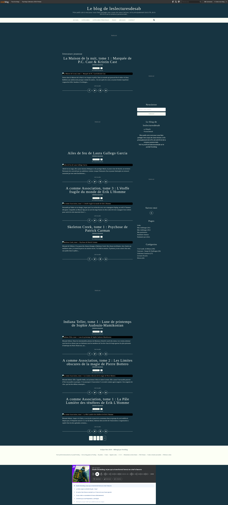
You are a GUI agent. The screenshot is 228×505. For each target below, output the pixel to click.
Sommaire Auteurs (143, 234)
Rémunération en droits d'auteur (130, 454)
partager (108, 479)
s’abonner (98, 479)
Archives (122, 20)
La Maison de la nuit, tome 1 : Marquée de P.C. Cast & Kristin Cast (97, 60)
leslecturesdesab (154, 144)
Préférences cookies (167, 454)
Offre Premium (142, 454)
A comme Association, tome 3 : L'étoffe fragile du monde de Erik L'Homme (97, 190)
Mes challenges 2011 (143, 228)
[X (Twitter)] (176, 2)
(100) (146, 249)
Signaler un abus (113, 454)
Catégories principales (101, 20)
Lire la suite (97, 86)
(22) (142, 256)
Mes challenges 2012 (144, 230)
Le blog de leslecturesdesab (114, 8)
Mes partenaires (142, 232)
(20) (140, 258)
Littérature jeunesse (97, 65)
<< (91, 438)
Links (139, 225)
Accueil (76, 20)
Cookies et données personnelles (154, 454)
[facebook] (173, 2)
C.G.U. (120, 454)
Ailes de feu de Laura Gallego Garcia (97, 153)
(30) (149, 251)
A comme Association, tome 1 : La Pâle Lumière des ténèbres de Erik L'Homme (97, 401)
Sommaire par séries (143, 237)
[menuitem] (76, 20)
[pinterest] (179, 2)
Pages (114, 20)
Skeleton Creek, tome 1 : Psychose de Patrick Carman (97, 228)
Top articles (100, 454)
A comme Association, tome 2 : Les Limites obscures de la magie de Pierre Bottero (98, 362)
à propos (118, 479)
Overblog (125, 449)
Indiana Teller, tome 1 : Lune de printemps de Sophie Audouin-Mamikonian (98, 323)
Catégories (86, 20)
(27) (145, 253)
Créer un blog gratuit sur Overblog (88, 454)
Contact (132, 20)
